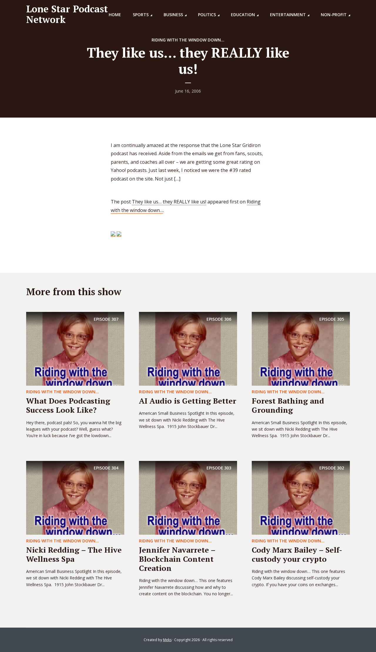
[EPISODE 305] (301, 348)
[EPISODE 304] (75, 497)
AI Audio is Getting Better (187, 401)
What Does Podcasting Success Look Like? (68, 405)
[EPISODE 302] (301, 497)
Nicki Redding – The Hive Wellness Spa (74, 554)
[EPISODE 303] (188, 497)
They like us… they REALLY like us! (169, 201)
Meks (167, 639)
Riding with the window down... (188, 40)
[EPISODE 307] (75, 348)
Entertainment (288, 14)
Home (115, 14)
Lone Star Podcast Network (67, 14)
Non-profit (334, 14)
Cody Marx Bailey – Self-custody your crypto (297, 554)
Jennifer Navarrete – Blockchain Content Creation (177, 559)
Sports (141, 14)
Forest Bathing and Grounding (288, 405)
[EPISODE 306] (188, 348)
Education (243, 14)
